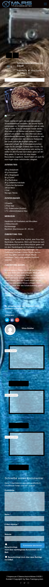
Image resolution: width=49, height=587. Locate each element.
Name (8, 514)
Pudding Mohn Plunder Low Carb (19, 417)
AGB (39, 577)
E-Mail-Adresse (12, 524)
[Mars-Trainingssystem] (19, 4)
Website (8, 534)
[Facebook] (20, 583)
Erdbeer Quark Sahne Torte (17, 459)
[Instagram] (28, 583)
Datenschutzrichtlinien (27, 577)
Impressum (12, 577)
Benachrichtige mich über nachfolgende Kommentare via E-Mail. (23, 549)
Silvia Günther (36, 70)
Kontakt (9, 579)
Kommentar (9, 490)
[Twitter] (24, 583)
